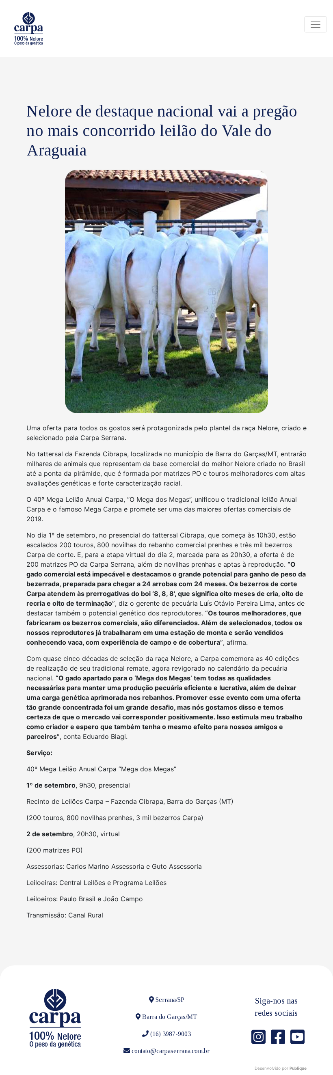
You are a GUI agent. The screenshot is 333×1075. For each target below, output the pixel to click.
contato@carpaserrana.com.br (171, 1050)
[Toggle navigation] (315, 24)
